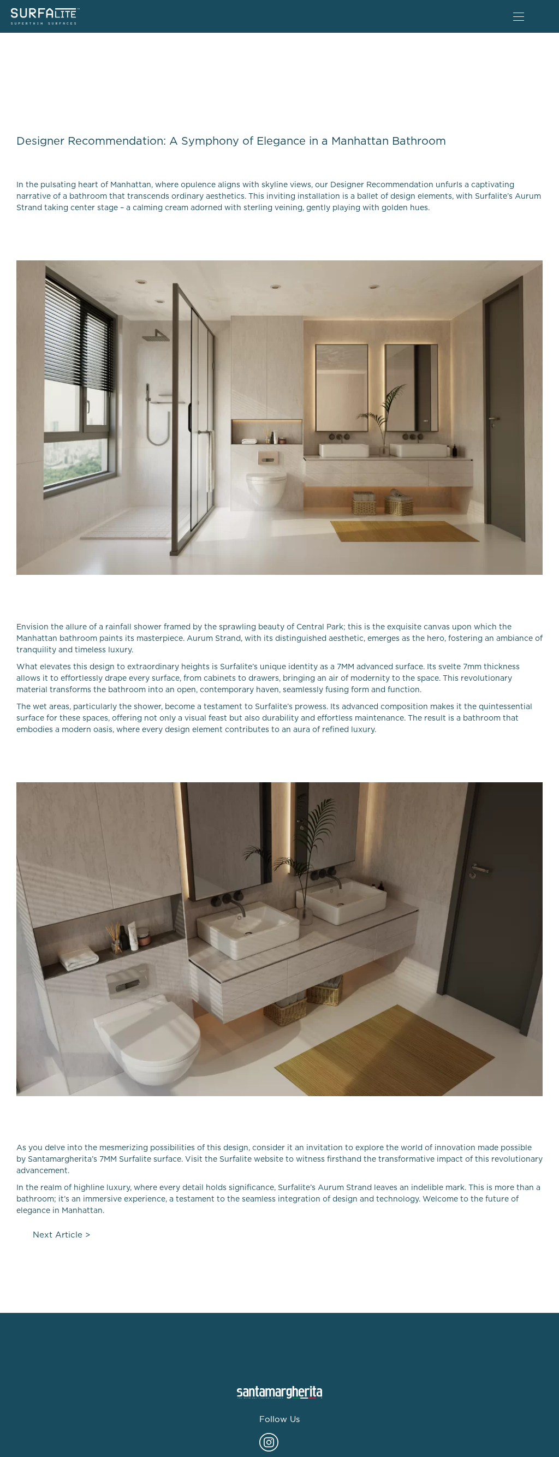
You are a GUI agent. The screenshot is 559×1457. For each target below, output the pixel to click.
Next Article (57, 1235)
